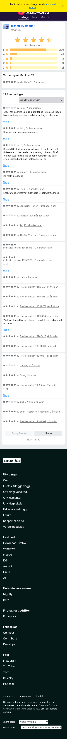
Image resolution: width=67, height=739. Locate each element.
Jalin (22, 128)
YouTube (8, 666)
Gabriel (23, 365)
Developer (9, 644)
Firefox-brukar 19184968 (19, 260)
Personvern (9, 696)
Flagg (6, 121)
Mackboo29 (26, 82)
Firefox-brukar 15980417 (33, 336)
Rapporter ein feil (14, 521)
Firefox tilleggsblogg (16, 486)
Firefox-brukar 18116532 (32, 287)
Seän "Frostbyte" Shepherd (34, 411)
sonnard (24, 172)
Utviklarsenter (12, 497)
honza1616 (25, 215)
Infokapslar (25, 696)
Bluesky (8, 678)
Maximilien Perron (29, 206)
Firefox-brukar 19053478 (33, 306)
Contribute (10, 638)
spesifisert (32, 702)
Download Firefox (14, 543)
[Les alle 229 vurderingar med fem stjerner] (33, 50)
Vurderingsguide (13, 526)
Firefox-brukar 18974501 (33, 346)
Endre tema (9, 727)
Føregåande (19, 433)
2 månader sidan (34, 128)
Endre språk (9, 721)
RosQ (22, 108)
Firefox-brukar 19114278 (32, 296)
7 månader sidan (35, 189)
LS (21, 145)
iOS (5, 560)
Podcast (8, 683)
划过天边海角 (26, 402)
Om (5, 480)
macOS (7, 554)
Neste (48, 433)
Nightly (7, 594)
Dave (22, 375)
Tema (35, 17)
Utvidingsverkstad (15, 492)
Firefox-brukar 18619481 (32, 355)
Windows (9, 548)
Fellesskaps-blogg (15, 509)
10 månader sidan (33, 225)
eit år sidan (32, 277)
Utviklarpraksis (12, 503)
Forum (7, 515)
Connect (8, 632)
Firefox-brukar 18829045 (33, 385)
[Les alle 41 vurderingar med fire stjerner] (33, 54)
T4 (21, 225)
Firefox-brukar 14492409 (33, 421)
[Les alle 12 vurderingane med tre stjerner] (33, 58)
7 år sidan (39, 82)
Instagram (9, 660)
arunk (18, 30)
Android (8, 566)
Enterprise (9, 616)
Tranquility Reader (23, 25)
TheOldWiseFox (28, 235)
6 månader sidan (38, 172)
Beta (6, 600)
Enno (22, 277)
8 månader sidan (40, 215)
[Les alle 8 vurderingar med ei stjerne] (33, 67)
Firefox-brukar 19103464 (33, 316)
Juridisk (40, 696)
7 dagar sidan (33, 108)
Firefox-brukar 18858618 (19, 247)
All (4, 578)
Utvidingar (23, 17)
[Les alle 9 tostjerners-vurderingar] (33, 63)
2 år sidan (31, 375)
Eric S (23, 189)
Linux (6, 572)
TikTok (7, 672)
